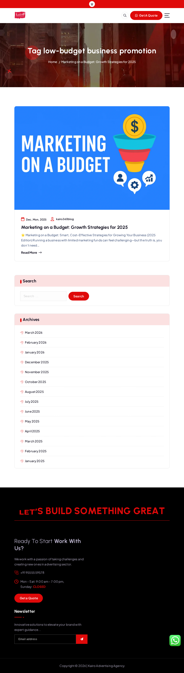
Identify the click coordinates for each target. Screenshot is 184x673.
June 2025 (32, 411)
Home (52, 62)
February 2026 (35, 342)
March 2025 (33, 441)
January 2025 (34, 461)
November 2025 (37, 372)
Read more (29, 252)
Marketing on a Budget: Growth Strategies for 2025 (98, 62)
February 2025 (35, 451)
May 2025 (32, 421)
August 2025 (34, 392)
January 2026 (34, 352)
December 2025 (37, 362)
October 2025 (35, 382)
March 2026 (33, 332)
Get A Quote (148, 15)
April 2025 (32, 431)
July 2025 (31, 401)
